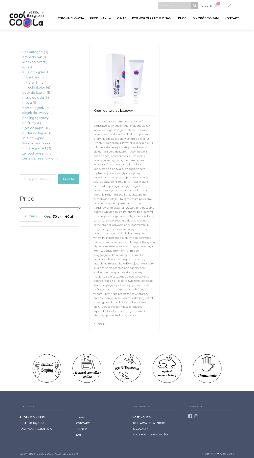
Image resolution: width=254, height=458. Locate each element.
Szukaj (68, 178)
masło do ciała (33, 97)
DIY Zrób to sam (205, 18)
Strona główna (70, 18)
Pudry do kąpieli (33, 417)
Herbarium (35, 77)
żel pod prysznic (35, 153)
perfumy (29, 123)
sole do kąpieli (33, 138)
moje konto (141, 417)
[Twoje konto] (232, 5)
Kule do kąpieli (32, 423)
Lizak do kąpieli (34, 92)
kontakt (83, 423)
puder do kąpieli (35, 133)
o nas (80, 417)
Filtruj (31, 216)
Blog (182, 18)
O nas (121, 18)
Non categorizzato (37, 108)
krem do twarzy (34, 62)
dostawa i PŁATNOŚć (148, 423)
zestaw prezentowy (38, 158)
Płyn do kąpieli (33, 128)
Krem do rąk (32, 57)
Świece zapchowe (36, 143)
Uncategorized (34, 148)
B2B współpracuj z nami (152, 18)
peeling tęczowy (35, 118)
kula (25, 67)
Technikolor (35, 87)
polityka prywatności (150, 434)
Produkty (98, 18)
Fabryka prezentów (36, 428)
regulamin (140, 428)
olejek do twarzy (35, 113)
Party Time (34, 82)
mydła (27, 103)
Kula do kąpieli (33, 72)
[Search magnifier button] (194, 5)
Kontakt (232, 18)
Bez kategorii (32, 52)
